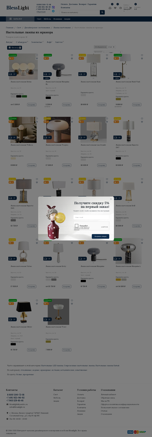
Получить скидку (101, 236)
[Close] (111, 199)
